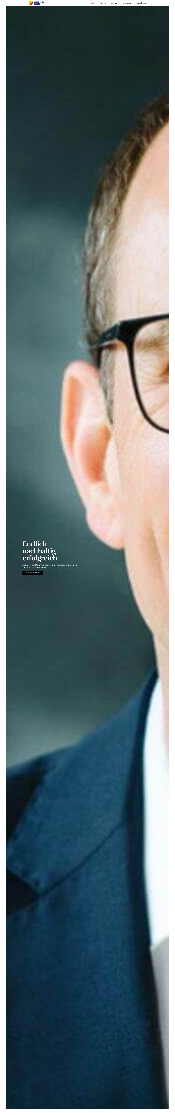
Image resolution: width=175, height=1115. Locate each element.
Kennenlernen (141, 3)
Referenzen (127, 3)
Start (92, 3)
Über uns (114, 3)
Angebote (102, 3)
